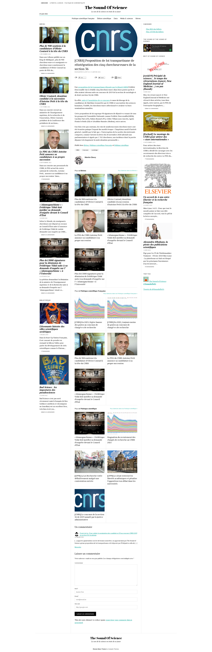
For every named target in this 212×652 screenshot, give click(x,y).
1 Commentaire (45, 179)
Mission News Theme (99, 649)
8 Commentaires (149, 219)
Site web (77, 604)
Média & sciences (126, 18)
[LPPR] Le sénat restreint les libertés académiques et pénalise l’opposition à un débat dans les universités (122, 479)
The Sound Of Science (106, 7)
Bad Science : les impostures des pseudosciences (48, 390)
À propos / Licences (56, 3)
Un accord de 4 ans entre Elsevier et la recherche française (156, 200)
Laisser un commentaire (47, 73)
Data (115, 18)
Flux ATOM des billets (155, 32)
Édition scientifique (104, 18)
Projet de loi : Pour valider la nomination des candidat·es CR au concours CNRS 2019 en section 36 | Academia (108, 534)
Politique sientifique (121, 145)
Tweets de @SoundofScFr (153, 289)
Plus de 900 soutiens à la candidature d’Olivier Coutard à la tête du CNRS (54, 48)
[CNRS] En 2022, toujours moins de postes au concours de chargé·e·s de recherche (121, 325)
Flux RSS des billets (153, 29)
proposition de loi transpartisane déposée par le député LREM (103, 87)
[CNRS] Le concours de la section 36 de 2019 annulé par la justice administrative (89, 517)
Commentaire (79, 563)
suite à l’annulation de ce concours (96, 100)
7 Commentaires (149, 159)
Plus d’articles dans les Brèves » (127, 170)
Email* (77, 596)
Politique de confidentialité (75, 3)
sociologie (95, 150)
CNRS (77, 150)
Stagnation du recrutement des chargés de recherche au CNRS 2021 (121, 440)
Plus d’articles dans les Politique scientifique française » (120, 293)
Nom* (76, 588)
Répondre (78, 547)
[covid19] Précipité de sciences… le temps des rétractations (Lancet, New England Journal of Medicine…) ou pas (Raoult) (157, 82)
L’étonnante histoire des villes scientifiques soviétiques (52, 329)
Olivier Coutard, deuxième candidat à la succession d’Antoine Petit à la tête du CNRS (54, 100)
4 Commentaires (149, 266)
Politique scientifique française (83, 18)
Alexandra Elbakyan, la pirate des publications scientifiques (155, 244)
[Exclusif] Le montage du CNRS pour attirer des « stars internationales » (156, 137)
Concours (85, 150)
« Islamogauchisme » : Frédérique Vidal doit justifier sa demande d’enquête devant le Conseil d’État (54, 210)
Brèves (138, 18)
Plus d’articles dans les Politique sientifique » (123, 408)
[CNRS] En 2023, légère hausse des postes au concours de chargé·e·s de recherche (88, 325)
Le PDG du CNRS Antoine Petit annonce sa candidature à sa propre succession (53, 155)
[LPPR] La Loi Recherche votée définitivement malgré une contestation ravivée (88, 478)
